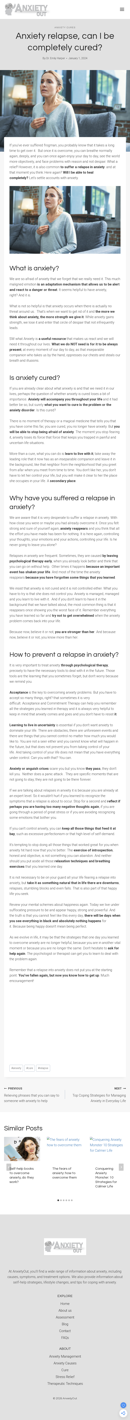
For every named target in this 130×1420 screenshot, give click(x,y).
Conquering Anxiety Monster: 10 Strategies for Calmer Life (106, 1177)
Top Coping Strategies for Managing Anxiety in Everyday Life (99, 1095)
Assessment (65, 1317)
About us (65, 1310)
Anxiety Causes (65, 1363)
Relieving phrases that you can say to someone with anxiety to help (31, 1095)
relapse (43, 1068)
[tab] (58, 1200)
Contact (65, 1331)
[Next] (121, 1167)
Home (65, 1304)
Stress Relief (65, 1377)
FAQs (65, 1338)
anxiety (16, 1068)
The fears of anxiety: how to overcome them (64, 1173)
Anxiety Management (65, 1356)
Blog (65, 1324)
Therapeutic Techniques (65, 1384)
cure (29, 1068)
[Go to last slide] (8, 1167)
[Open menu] (122, 9)
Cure (65, 1370)
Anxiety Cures (65, 27)
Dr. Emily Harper (55, 58)
